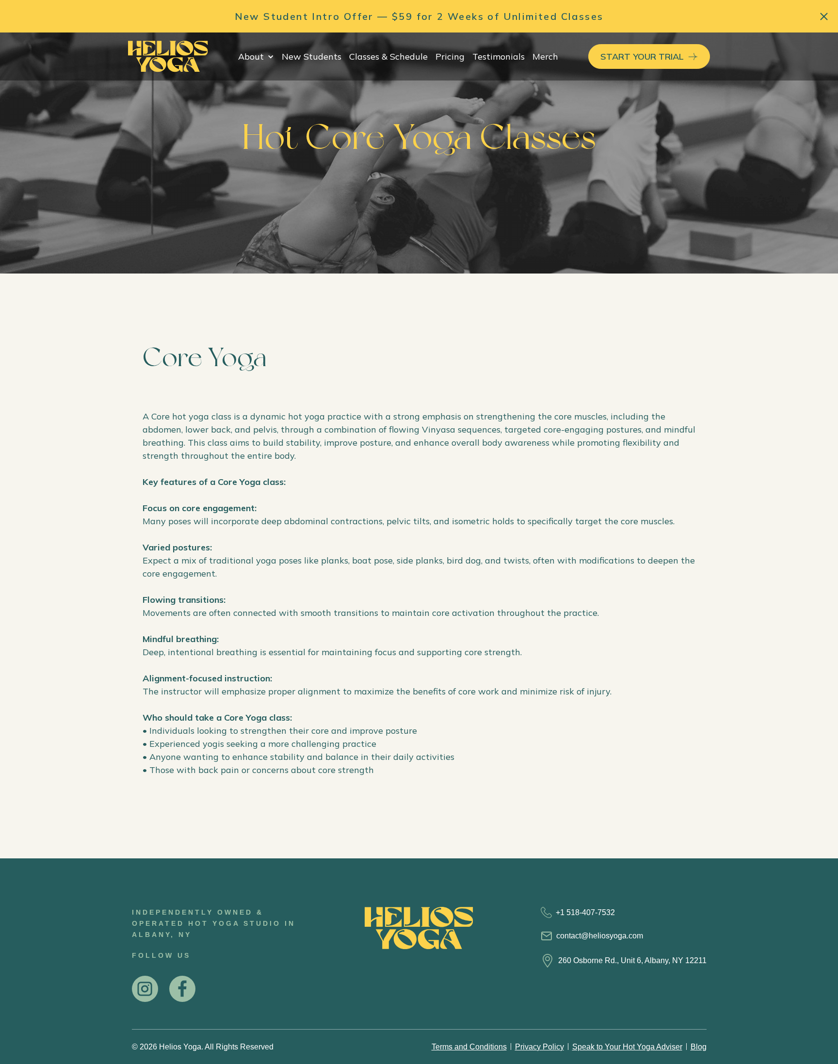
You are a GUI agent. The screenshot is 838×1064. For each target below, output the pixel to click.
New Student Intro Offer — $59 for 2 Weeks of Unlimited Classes (419, 16)
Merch (545, 56)
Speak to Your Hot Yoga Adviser (627, 1047)
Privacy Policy (539, 1047)
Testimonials (498, 56)
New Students (311, 56)
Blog (699, 1047)
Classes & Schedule (388, 56)
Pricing (450, 56)
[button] (256, 56)
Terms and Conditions (469, 1047)
